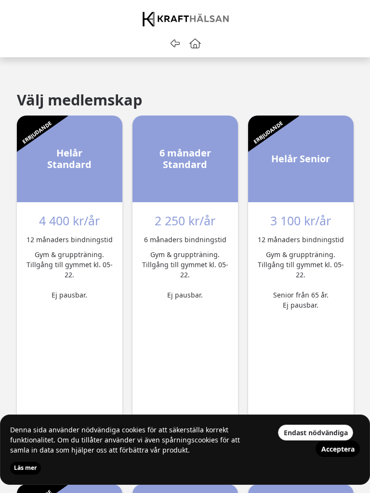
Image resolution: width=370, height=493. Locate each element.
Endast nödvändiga (316, 432)
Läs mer (25, 468)
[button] (195, 43)
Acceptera (338, 449)
